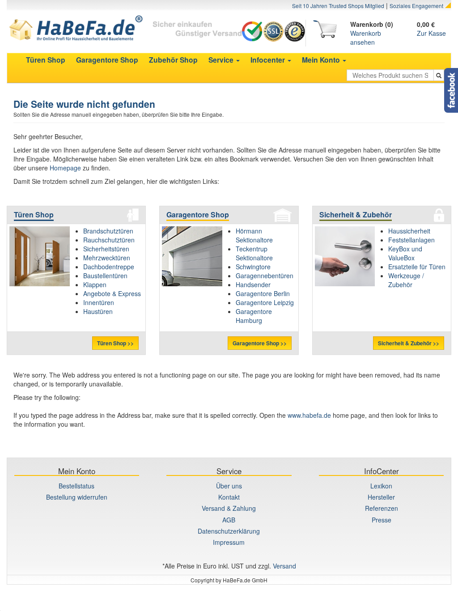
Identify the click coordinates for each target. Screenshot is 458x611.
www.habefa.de (309, 415)
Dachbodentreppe (108, 266)
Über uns (229, 485)
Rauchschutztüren (109, 239)
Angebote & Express (112, 293)
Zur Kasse (431, 33)
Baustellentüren (105, 275)
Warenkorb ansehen (365, 38)
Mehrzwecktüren (106, 257)
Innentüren (98, 302)
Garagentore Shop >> (260, 343)
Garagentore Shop (197, 214)
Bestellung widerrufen (76, 496)
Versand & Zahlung (229, 508)
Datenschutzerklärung (229, 530)
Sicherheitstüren (106, 248)
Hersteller (381, 496)
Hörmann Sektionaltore (254, 235)
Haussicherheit (409, 230)
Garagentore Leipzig (265, 302)
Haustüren (98, 311)
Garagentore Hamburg (254, 316)
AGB (228, 519)
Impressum (229, 542)
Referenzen (381, 508)
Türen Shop (34, 214)
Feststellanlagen (411, 239)
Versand (284, 565)
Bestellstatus (76, 485)
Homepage (65, 167)
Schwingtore (253, 266)
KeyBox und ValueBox (405, 253)
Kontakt (229, 496)
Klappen (94, 284)
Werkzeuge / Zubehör (406, 280)
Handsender (253, 284)
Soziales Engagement (416, 5)
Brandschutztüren (108, 230)
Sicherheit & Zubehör (355, 214)
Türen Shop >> (115, 343)
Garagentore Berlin (263, 293)
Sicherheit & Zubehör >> (408, 343)
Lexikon (381, 485)
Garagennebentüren (264, 275)
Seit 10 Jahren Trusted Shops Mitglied (338, 5)
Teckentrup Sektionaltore (254, 253)
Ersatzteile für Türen (416, 266)
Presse (381, 519)
